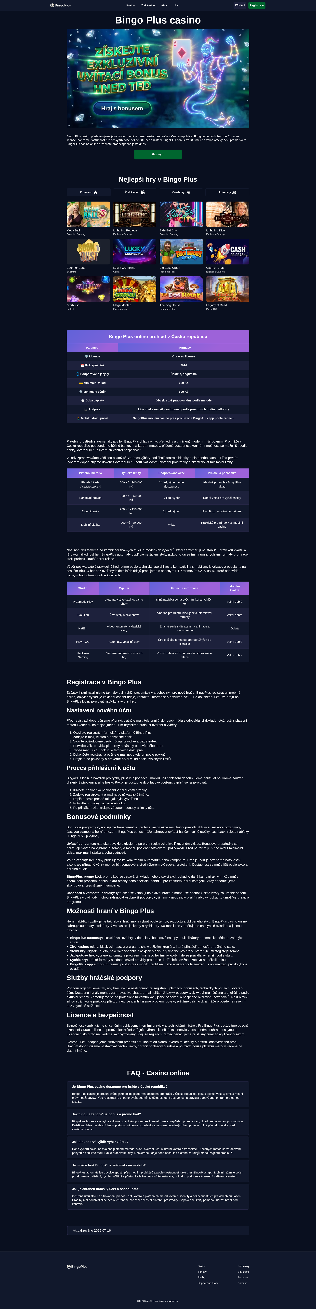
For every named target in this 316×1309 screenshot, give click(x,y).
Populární (86, 192)
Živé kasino (132, 192)
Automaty (225, 192)
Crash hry (178, 192)
